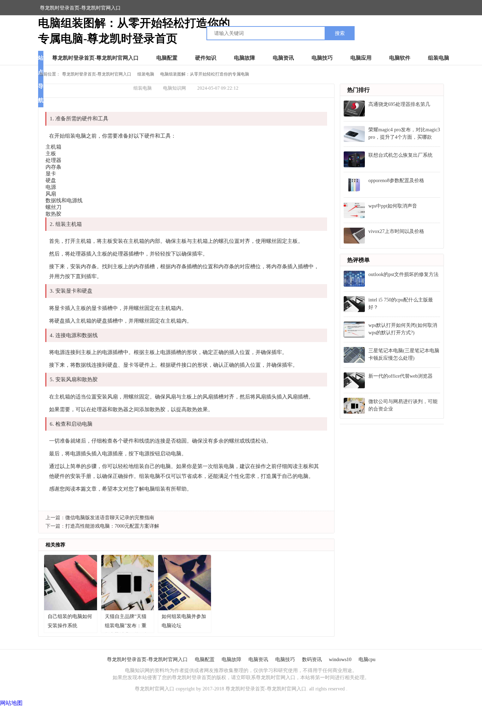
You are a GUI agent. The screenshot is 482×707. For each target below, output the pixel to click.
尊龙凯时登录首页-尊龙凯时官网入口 (80, 8)
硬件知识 (205, 58)
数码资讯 (312, 659)
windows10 (340, 659)
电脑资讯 (283, 58)
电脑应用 (361, 58)
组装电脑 (438, 58)
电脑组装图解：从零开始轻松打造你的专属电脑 (204, 74)
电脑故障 (244, 58)
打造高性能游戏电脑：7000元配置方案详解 (112, 526)
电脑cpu (367, 659)
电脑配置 (166, 58)
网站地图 (11, 703)
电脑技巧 (322, 58)
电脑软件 (399, 58)
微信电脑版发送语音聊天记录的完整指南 (109, 517)
